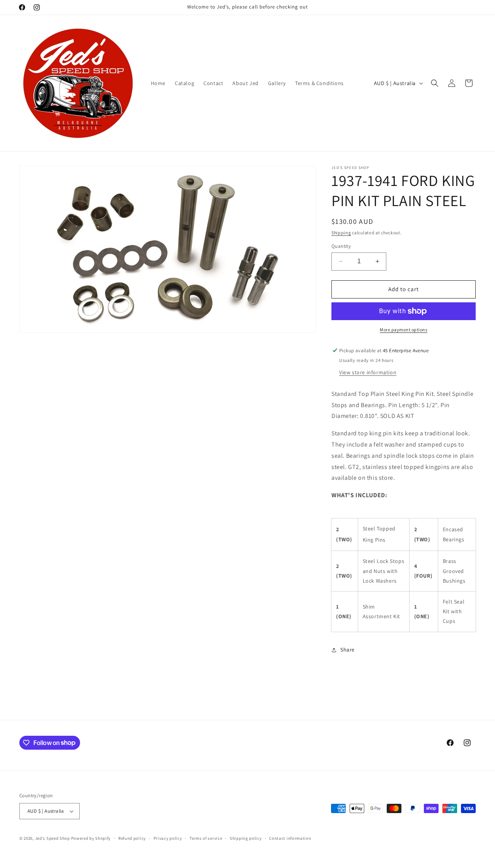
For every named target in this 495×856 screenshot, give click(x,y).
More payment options (403, 330)
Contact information (290, 838)
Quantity (341, 246)
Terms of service (205, 838)
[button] (434, 83)
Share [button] (347, 649)
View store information (367, 372)
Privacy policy (168, 838)
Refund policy (132, 838)
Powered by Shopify (91, 838)
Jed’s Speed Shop (53, 838)
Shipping (341, 232)
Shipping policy (246, 838)
